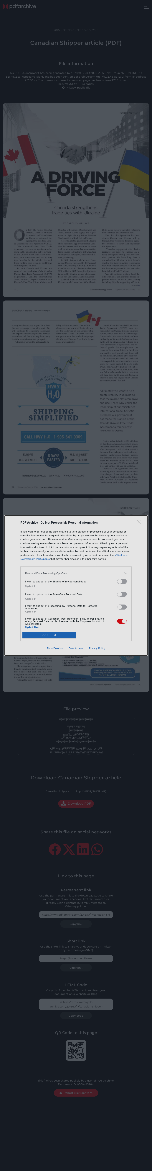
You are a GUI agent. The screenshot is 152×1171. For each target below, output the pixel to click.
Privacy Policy (97, 648)
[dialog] (76, 585)
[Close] (140, 522)
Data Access (76, 648)
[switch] (122, 581)
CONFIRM (49, 635)
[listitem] (76, 573)
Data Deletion (55, 648)
